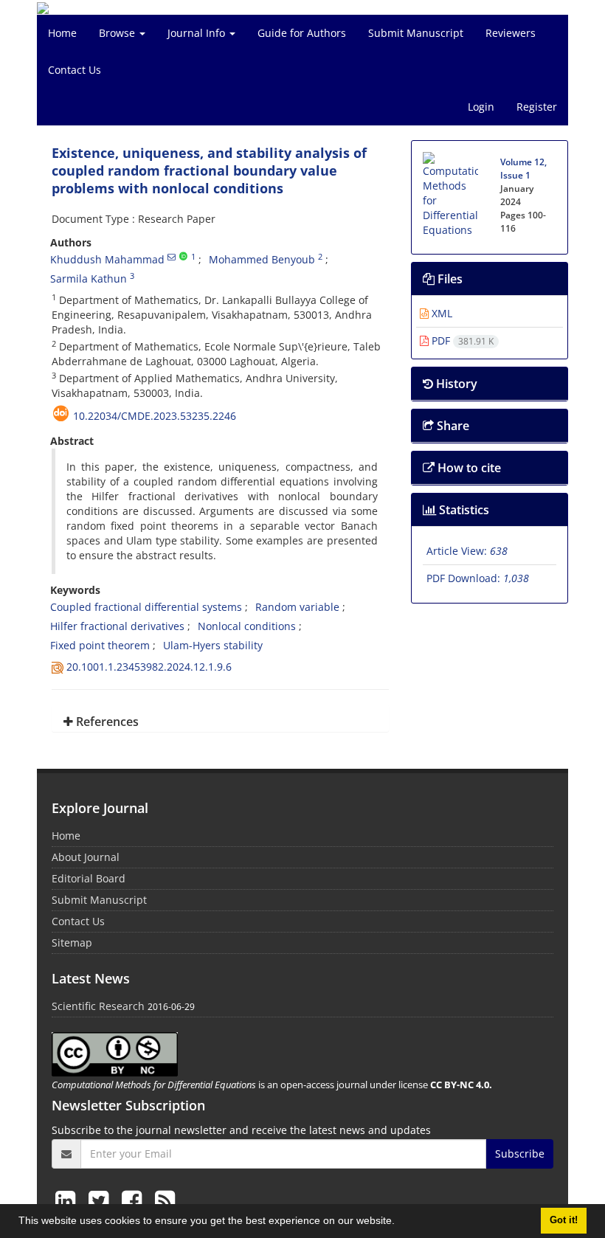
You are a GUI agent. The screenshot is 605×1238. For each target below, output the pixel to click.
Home (62, 33)
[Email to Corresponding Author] (171, 257)
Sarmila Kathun (88, 279)
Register (536, 107)
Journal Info (197, 33)
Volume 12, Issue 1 (523, 168)
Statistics (462, 510)
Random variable (297, 607)
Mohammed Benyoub (262, 259)
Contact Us (74, 70)
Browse (118, 33)
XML (440, 313)
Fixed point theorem (100, 645)
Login (481, 107)
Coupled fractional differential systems (146, 607)
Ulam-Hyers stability (213, 645)
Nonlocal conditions (247, 626)
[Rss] (165, 1200)
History (455, 384)
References (106, 721)
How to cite (468, 468)
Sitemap (72, 943)
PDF (461, 340)
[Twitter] (101, 1200)
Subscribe (519, 1154)
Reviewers (510, 33)
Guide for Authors (301, 33)
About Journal (86, 857)
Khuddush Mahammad (107, 259)
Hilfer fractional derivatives (117, 626)
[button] (400, 1222)
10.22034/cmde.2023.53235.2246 (154, 416)
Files (449, 279)
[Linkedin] (68, 1200)
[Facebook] (134, 1200)
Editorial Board (88, 878)
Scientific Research (98, 1006)
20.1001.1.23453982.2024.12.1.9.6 (149, 667)
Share (451, 426)
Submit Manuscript (415, 33)
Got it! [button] (564, 1220)
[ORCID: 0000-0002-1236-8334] (183, 257)
